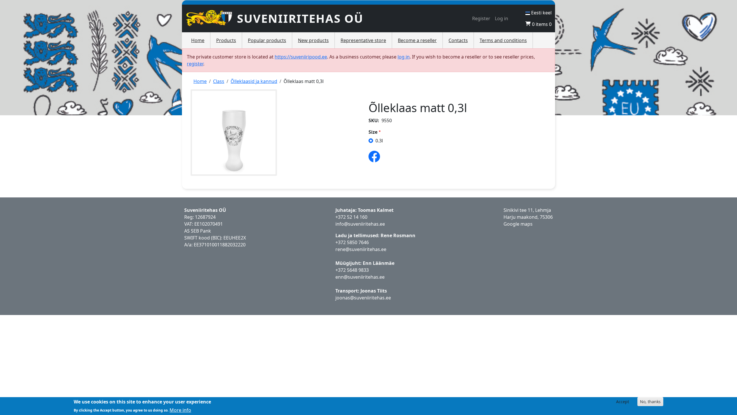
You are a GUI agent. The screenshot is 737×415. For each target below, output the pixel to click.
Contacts (458, 40)
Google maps (518, 224)
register (195, 64)
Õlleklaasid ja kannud (254, 81)
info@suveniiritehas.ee (360, 224)
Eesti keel (541, 13)
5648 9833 (358, 270)
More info (180, 410)
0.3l (379, 140)
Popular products (267, 40)
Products (226, 40)
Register (481, 18)
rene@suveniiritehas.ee (360, 249)
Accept (622, 401)
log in (404, 57)
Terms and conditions (503, 40)
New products (313, 40)
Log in (501, 18)
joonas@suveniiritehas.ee (363, 298)
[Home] (211, 18)
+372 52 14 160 (351, 217)
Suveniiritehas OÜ (300, 18)
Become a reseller (417, 40)
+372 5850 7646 (352, 242)
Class (218, 81)
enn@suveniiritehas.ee (360, 277)
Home (197, 40)
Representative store (363, 40)
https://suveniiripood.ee (301, 57)
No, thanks (650, 401)
